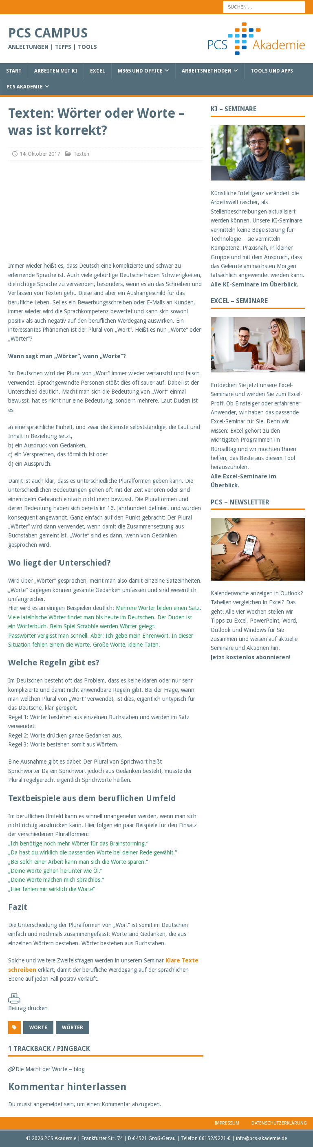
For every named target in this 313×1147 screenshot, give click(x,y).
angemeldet (47, 1104)
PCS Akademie (25, 87)
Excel (97, 71)
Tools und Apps (272, 71)
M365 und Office (140, 71)
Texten (81, 154)
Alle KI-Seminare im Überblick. (254, 284)
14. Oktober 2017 (40, 154)
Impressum (227, 1123)
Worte (38, 1027)
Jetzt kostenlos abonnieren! (251, 657)
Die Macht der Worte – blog (50, 1069)
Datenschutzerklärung (279, 1123)
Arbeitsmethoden (206, 71)
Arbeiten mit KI (55, 71)
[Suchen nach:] (264, 6)
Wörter (72, 1027)
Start (14, 71)
